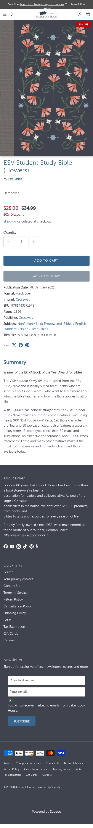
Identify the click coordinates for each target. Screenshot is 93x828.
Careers (9, 640)
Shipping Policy (14, 613)
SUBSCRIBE (21, 721)
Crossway (23, 299)
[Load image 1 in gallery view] (46, 88)
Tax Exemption (14, 627)
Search (8, 572)
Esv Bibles (15, 179)
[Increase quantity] (34, 242)
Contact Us (11, 586)
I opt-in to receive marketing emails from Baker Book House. (46, 708)
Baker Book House (24, 787)
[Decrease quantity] (8, 242)
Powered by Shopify (48, 787)
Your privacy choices (18, 579)
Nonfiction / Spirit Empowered (40, 324)
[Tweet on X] (14, 345)
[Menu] (5, 14)
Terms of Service (15, 593)
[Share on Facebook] (21, 345)
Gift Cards (10, 634)
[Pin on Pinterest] (27, 345)
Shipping (9, 221)
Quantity (9, 232)
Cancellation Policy (17, 606)
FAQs (7, 620)
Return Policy (13, 599)
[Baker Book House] (46, 14)
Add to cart (46, 261)
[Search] (14, 14)
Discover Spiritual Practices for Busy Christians (46, 6)
